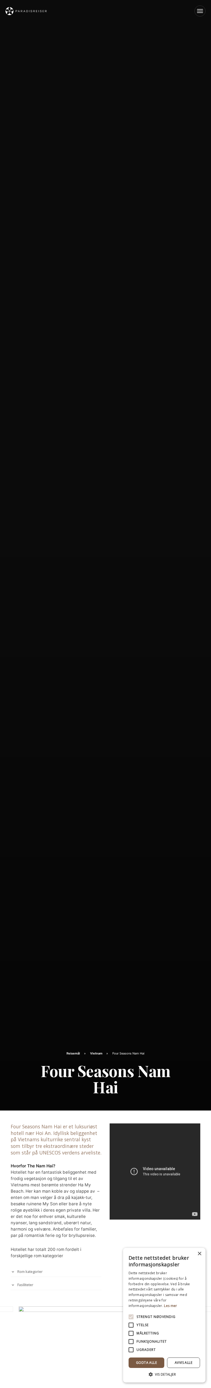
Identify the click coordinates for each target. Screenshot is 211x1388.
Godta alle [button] (146, 1362)
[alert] (164, 1315)
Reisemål (73, 1053)
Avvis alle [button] (183, 1362)
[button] (164, 1374)
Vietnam (96, 1053)
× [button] (199, 1254)
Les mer (170, 1305)
